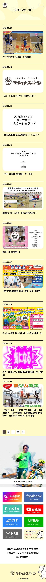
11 (18, 432)
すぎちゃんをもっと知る (23, 481)
